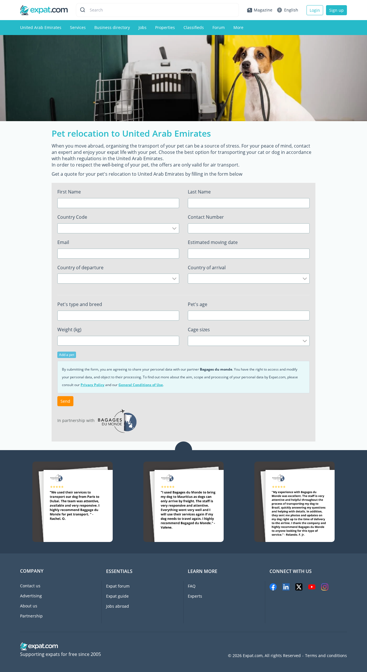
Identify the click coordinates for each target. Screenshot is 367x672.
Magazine (263, 10)
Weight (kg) (69, 329)
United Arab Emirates (40, 27)
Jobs (142, 27)
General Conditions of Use (140, 384)
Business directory (112, 27)
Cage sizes (199, 329)
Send (65, 401)
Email (63, 242)
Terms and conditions (326, 656)
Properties (165, 27)
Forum (218, 27)
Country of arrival (207, 267)
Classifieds (194, 27)
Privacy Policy (92, 384)
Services (78, 27)
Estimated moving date (213, 242)
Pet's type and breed (79, 304)
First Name (69, 192)
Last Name (199, 192)
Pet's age (197, 304)
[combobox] (118, 228)
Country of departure (80, 267)
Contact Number (206, 217)
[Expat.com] (44, 9)
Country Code (72, 217)
